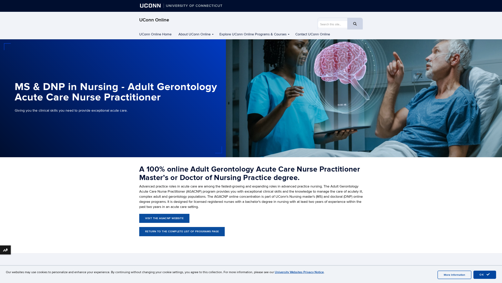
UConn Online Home (155, 34)
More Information (454, 275)
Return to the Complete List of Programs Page (182, 231)
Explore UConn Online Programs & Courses (252, 34)
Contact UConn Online (312, 34)
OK (482, 274)
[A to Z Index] (361, 7)
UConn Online (154, 20)
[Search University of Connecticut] (353, 7)
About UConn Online (194, 34)
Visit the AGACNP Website (164, 218)
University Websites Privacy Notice (299, 272)
